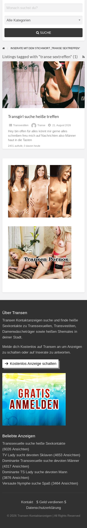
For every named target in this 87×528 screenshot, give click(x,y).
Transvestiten (21, 125)
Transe (41, 125)
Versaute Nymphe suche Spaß (26, 483)
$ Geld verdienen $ (51, 502)
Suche (45, 32)
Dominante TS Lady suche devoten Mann (34, 472)
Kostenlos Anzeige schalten (33, 364)
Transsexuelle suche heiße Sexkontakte (33, 443)
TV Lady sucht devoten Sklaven (27, 455)
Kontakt (27, 502)
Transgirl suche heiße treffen (33, 116)
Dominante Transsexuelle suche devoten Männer (40, 461)
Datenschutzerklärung (43, 508)
